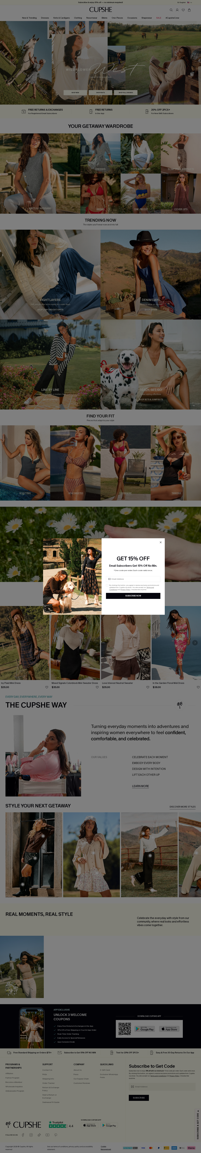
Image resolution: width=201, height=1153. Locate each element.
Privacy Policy (125, 590)
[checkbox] (107, 585)
